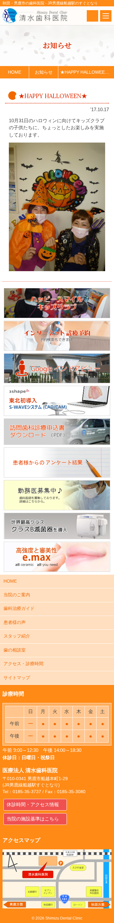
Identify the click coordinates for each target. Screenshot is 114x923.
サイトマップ (16, 677)
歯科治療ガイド (19, 608)
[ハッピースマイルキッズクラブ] (57, 303)
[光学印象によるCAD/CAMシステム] (57, 401)
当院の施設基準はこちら (33, 818)
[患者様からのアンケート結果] (57, 462)
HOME (10, 581)
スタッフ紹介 (16, 636)
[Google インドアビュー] (57, 368)
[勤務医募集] (57, 495)
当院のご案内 (16, 594)
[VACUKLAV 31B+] (57, 526)
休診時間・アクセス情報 (33, 804)
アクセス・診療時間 (23, 663)
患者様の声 (14, 622)
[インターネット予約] (57, 336)
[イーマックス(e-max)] (57, 557)
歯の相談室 (14, 650)
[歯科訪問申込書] (57, 431)
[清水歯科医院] (35, 15)
